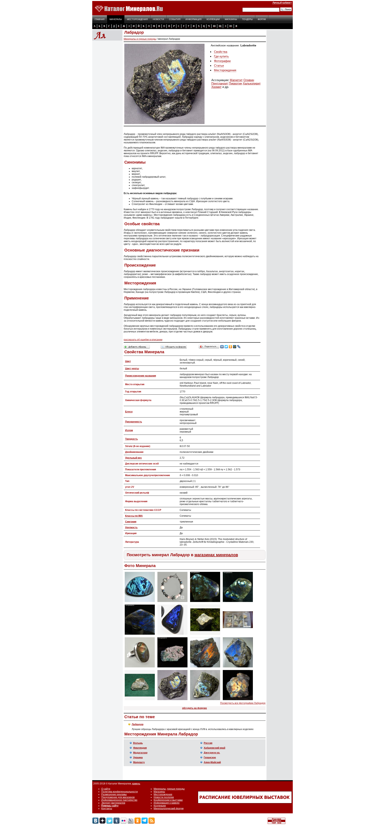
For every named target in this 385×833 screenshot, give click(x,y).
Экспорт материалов (113, 802)
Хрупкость (131, 527)
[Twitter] (226, 346)
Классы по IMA (134, 515)
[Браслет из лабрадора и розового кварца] (172, 602)
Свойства (220, 51)
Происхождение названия (140, 375)
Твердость (131, 439)
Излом (129, 430)
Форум (262, 19)
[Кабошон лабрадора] (172, 634)
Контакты (106, 808)
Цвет (128, 361)
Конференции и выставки (168, 800)
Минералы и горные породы (140, 39)
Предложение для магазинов (118, 797)
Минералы (115, 19)
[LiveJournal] (239, 346)
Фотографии (222, 61)
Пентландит (219, 83)
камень (136, 783)
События (174, 19)
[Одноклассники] (230, 346)
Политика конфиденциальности (119, 791)
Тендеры (247, 19)
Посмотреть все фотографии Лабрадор (242, 703)
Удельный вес (133, 457)
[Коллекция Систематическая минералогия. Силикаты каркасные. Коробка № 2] (238, 634)
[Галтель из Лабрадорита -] (140, 634)
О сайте (105, 788)
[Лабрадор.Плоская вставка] (140, 602)
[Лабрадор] (205, 667)
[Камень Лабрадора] (205, 634)
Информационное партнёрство (119, 800)
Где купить (221, 56)
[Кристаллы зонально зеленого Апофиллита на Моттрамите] (172, 667)
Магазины (231, 19)
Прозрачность (133, 421)
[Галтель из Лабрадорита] (205, 602)
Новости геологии (164, 797)
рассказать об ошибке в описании (143, 339)
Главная (99, 19)
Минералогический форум (168, 808)
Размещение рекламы (114, 794)
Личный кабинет (282, 2)
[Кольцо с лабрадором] (140, 667)
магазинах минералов (216, 555)
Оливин (248, 80)
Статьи (219, 65)
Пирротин (235, 83)
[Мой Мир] (235, 346)
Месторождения (137, 19)
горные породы (176, 788)
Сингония (130, 521)
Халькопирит (252, 83)
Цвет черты (132, 368)
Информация (193, 19)
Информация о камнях (166, 802)
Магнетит (236, 80)
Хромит (216, 87)
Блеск (129, 411)
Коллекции (213, 19)
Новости (158, 19)
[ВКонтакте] (222, 346)
